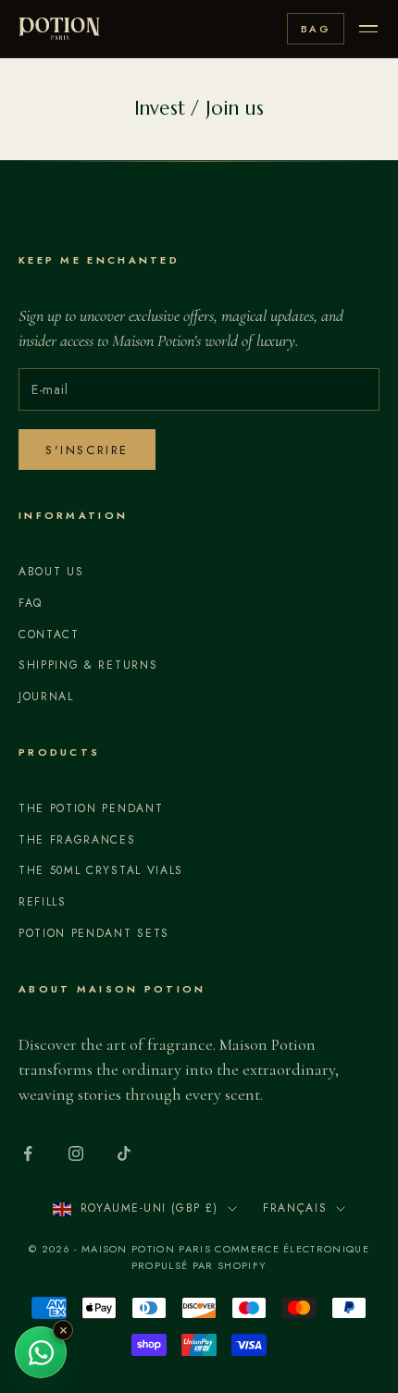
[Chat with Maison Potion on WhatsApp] (41, 1352)
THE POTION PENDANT (91, 808)
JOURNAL (46, 696)
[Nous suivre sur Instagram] (76, 1153)
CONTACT (49, 634)
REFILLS (43, 902)
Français (295, 1208)
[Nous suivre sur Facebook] (28, 1153)
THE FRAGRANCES (77, 840)
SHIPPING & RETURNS (88, 665)
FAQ (31, 603)
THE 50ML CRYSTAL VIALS (101, 870)
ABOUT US (51, 571)
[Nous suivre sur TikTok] (124, 1153)
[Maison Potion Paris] (59, 29)
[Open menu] (368, 29)
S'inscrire (87, 450)
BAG (315, 28)
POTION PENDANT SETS (94, 933)
